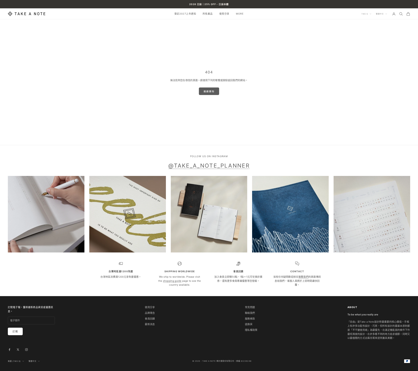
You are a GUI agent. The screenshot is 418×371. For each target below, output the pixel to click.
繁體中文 (380, 14)
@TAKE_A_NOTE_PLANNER (209, 165)
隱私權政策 (251, 329)
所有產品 (208, 13)
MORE (240, 13)
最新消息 (150, 324)
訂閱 (15, 331)
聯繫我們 (303, 276)
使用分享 (224, 13)
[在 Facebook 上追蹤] (9, 349)
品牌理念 (150, 312)
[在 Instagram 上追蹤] (26, 349)
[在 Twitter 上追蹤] (18, 349)
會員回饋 (150, 318)
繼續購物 (209, 91)
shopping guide (172, 280)
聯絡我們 (250, 312)
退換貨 (248, 324)
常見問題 (250, 307)
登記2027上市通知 (185, 13)
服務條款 (250, 318)
